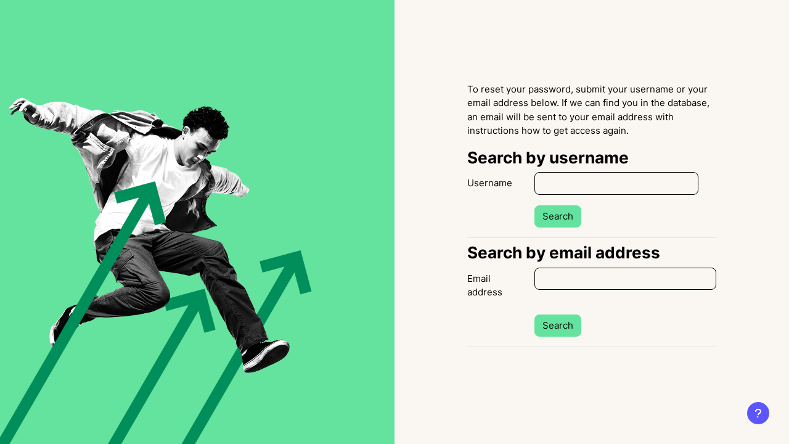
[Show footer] (758, 413)
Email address (484, 285)
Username (489, 183)
